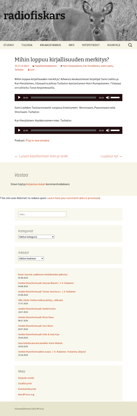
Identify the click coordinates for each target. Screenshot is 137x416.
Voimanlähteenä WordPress (29, 408)
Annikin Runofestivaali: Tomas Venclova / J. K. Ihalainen (47, 291)
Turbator (19, 69)
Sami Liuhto (107, 65)
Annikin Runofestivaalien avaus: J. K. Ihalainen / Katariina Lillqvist (52, 351)
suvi (32, 69)
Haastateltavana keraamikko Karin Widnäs (40, 343)
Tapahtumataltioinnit (46, 65)
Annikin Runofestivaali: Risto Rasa (36, 317)
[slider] (116, 97)
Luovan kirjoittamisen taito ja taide (41, 156)
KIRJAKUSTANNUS (50, 45)
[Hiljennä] (108, 97)
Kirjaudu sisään (26, 377)
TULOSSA (26, 45)
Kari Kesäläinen (91, 65)
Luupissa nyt (111, 156)
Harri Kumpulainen (72, 65)
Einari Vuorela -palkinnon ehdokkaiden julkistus (43, 274)
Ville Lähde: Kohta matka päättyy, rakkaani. (40, 300)
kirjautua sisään (35, 184)
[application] (68, 97)
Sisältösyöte (25, 383)
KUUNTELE (113, 45)
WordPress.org (26, 394)
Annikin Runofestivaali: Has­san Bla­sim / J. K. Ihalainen (46, 283)
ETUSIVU (9, 45)
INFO (71, 45)
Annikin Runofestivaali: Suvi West (35, 325)
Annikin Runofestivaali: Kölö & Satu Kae (38, 334)
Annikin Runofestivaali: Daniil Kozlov (37, 308)
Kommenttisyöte (27, 389)
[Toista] (19, 97)
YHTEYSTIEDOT (91, 45)
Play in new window (37, 140)
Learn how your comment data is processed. (74, 198)
